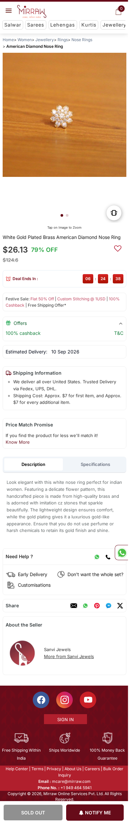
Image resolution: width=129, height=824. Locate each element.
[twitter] (120, 605)
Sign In (65, 719)
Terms (37, 768)
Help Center (16, 768)
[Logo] (31, 11)
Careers (92, 768)
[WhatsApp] (97, 556)
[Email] (73, 605)
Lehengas (62, 25)
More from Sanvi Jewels (69, 656)
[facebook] (108, 605)
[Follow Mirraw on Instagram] (64, 700)
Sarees (35, 25)
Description (33, 464)
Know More (18, 442)
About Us (72, 768)
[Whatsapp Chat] (121, 552)
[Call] (107, 556)
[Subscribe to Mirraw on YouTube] (87, 700)
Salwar (12, 25)
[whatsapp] (85, 605)
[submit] (117, 248)
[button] (62, 215)
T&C (118, 333)
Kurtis (89, 25)
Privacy (53, 768)
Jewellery (114, 25)
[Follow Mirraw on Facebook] (40, 700)
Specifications (95, 464)
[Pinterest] (97, 605)
